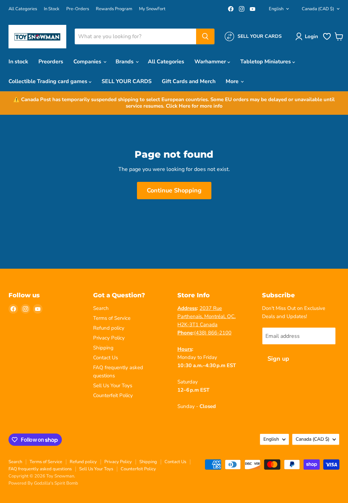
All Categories (22, 9)
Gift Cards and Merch (188, 81)
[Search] (205, 36)
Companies (88, 61)
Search (101, 308)
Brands (125, 61)
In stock (18, 61)
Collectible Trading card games (48, 81)
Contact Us (105, 357)
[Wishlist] (327, 39)
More (233, 81)
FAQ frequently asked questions (40, 469)
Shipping (103, 347)
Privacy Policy (109, 337)
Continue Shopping (174, 190)
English (276, 9)
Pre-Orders (77, 9)
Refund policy (108, 328)
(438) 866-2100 (212, 332)
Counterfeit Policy (113, 395)
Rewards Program (114, 9)
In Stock (51, 9)
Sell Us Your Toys (112, 385)
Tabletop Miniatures (266, 61)
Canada (318, 9)
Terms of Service (111, 318)
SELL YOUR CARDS (127, 81)
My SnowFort (152, 9)
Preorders (50, 61)
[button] (308, 36)
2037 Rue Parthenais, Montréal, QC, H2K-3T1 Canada (206, 316)
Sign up (278, 359)
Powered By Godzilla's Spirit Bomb (43, 483)
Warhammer (210, 61)
